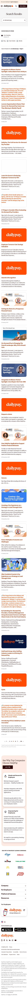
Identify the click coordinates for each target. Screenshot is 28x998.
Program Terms (12, 954)
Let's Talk (7, 767)
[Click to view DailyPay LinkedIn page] (9, 940)
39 (21, 741)
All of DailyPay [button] (7, 36)
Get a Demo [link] (23, 6)
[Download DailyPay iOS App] (7, 930)
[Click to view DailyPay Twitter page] (7, 940)
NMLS (9, 994)
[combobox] (14, 20)
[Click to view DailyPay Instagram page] (12, 940)
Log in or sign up (14, 1)
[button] (2, 6)
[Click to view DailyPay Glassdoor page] (1, 940)
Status (18, 954)
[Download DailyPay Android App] (20, 930)
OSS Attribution (4, 954)
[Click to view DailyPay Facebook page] (4, 940)
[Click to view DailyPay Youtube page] (15, 940)
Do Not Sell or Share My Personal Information (10, 949)
